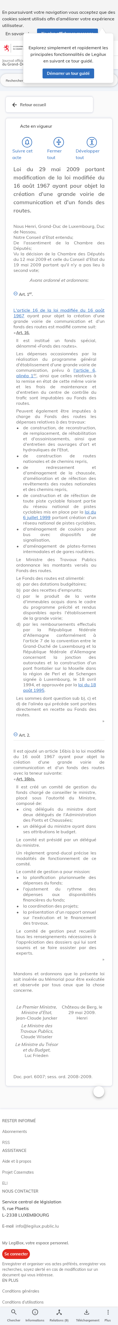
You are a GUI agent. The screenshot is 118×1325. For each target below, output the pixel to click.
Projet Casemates (18, 1172)
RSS (6, 1142)
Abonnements (14, 1131)
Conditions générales (20, 1291)
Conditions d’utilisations (23, 1302)
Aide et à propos (16, 1161)
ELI (5, 1183)
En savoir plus (19, 33)
